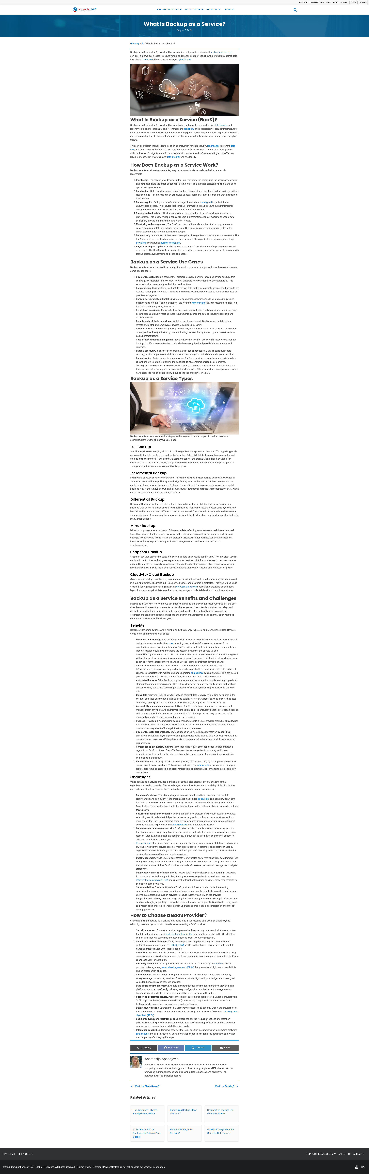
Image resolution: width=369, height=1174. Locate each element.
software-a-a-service (186, 586)
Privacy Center (110, 1167)
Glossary (134, 43)
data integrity (173, 157)
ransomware (198, 302)
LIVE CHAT (9, 1153)
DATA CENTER (192, 9)
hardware (146, 59)
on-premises (197, 673)
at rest (170, 643)
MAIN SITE (303, 2)
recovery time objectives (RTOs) (152, 880)
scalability (189, 128)
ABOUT (335, 2)
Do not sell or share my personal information (142, 1167)
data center (204, 765)
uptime (219, 963)
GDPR (174, 945)
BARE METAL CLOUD (168, 9)
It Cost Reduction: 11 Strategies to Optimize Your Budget (147, 1133)
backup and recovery (220, 52)
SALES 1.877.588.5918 (351, 1153)
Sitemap (97, 1167)
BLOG (328, 2)
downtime (141, 242)
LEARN (227, 9)
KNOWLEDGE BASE (317, 2)
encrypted (207, 202)
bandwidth (203, 798)
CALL (353, 2)
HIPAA (181, 945)
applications (142, 1033)
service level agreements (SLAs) (178, 967)
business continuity (170, 242)
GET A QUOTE (25, 1153)
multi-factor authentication (179, 934)
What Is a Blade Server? (146, 1086)
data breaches (180, 824)
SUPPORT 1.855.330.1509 (321, 1153)
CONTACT (344, 2)
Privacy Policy (84, 1167)
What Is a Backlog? (225, 1086)
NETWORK (211, 9)
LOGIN (362, 2)
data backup (221, 125)
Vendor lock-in (143, 843)
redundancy (213, 145)
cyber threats (184, 59)
